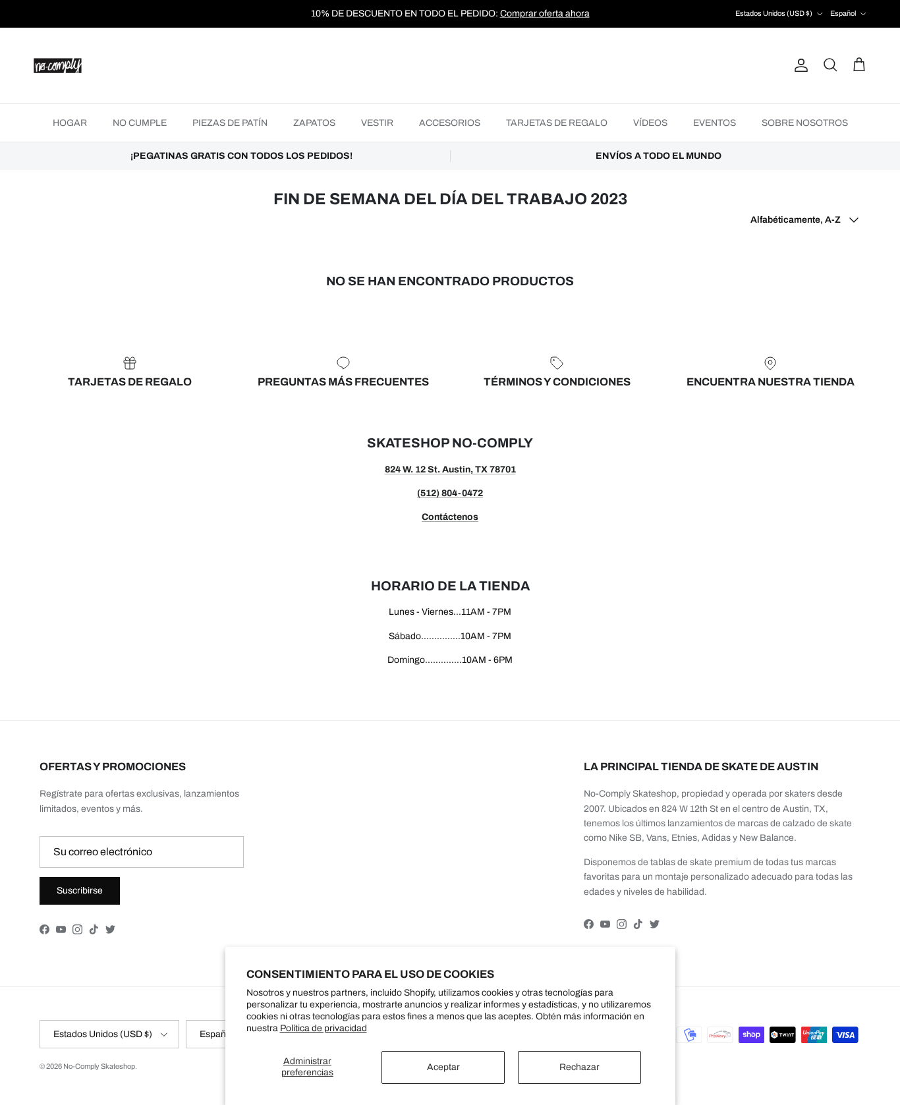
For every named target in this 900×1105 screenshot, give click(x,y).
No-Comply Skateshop (99, 1066)
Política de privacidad (323, 1028)
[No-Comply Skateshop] (57, 65)
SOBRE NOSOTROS (805, 123)
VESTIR (377, 123)
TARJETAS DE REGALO (556, 123)
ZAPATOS (314, 123)
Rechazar (579, 1067)
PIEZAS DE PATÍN (229, 123)
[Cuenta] (798, 65)
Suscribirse (80, 890)
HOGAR (70, 123)
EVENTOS (714, 123)
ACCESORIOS (449, 123)
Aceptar (443, 1067)
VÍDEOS (650, 123)
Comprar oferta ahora (545, 13)
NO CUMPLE (140, 123)
